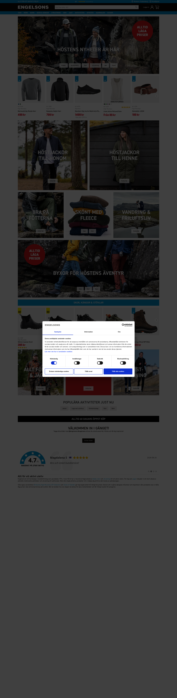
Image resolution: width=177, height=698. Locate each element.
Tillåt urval (88, 371)
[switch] (77, 363)
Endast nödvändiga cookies (59, 371)
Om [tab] (119, 332)
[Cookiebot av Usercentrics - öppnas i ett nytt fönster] (123, 325)
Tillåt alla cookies (118, 371)
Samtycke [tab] (57, 332)
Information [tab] (88, 332)
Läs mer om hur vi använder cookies (58, 352)
